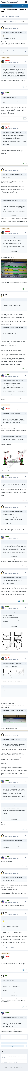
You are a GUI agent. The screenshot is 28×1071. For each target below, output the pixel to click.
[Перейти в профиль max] (2, 27)
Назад (5, 21)
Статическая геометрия (13, 16)
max (16, 237)
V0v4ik (16, 66)
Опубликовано (12, 28)
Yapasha (17, 32)
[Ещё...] (25, 28)
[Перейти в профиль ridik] (2, 976)
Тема (10, 1067)
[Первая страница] (2, 21)
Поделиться (14, 1042)
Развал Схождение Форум (12, 2)
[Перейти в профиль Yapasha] (2, 61)
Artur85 (6, 15)
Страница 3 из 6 (14, 21)
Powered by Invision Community (14, 1068)
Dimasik (17, 97)
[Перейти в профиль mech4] (2, 93)
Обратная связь (18, 1067)
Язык (6, 1067)
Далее (22, 21)
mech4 (16, 132)
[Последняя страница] (26, 21)
